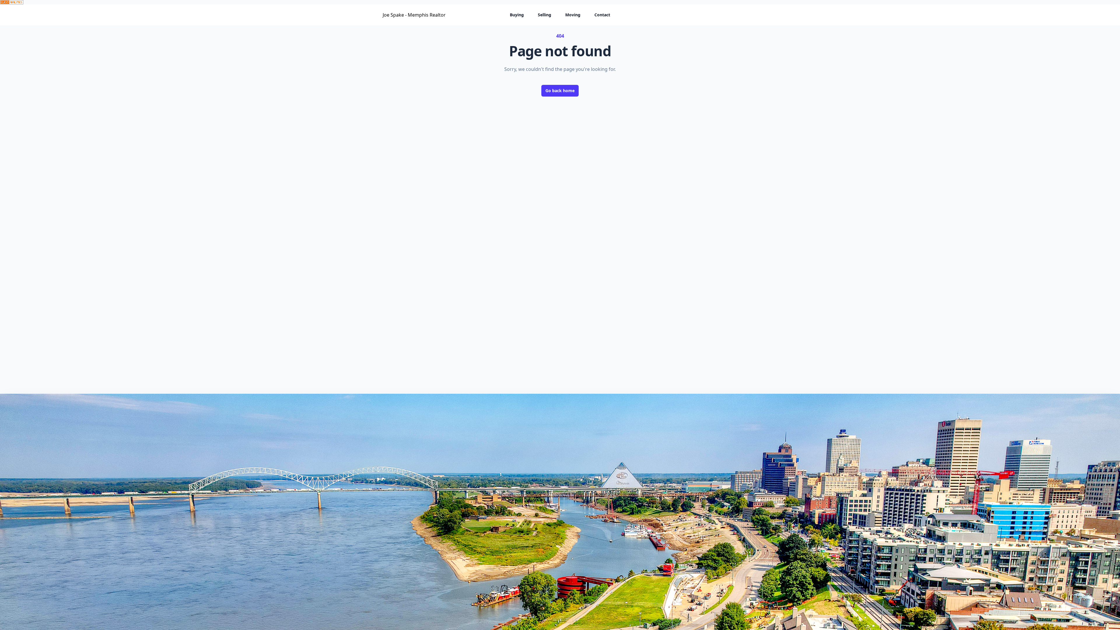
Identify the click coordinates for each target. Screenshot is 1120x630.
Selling (544, 15)
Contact (602, 15)
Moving (572, 15)
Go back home (560, 90)
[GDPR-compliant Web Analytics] (560, 2)
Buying (517, 15)
